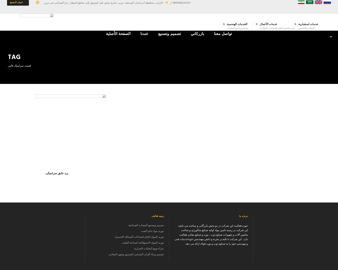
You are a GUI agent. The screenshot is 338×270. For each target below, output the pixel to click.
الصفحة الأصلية (118, 34)
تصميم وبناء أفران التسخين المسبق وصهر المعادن (136, 254)
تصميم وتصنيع (169, 34)
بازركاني (197, 34)
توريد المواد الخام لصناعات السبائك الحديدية (139, 237)
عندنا (144, 34)
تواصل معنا (223, 34)
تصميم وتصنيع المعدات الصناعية (146, 225)
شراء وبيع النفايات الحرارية (149, 249)
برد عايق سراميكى (57, 173)
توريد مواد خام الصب (152, 231)
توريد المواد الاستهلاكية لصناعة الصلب (143, 243)
